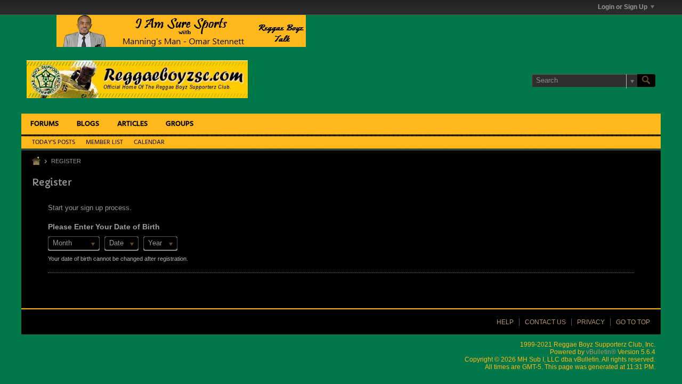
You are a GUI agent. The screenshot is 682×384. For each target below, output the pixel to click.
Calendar (149, 142)
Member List (104, 142)
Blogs (88, 124)
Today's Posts (53, 142)
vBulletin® (601, 352)
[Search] (646, 80)
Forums (44, 124)
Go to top (633, 322)
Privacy (591, 322)
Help (505, 322)
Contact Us (545, 322)
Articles (132, 124)
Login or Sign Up (622, 7)
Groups (179, 124)
